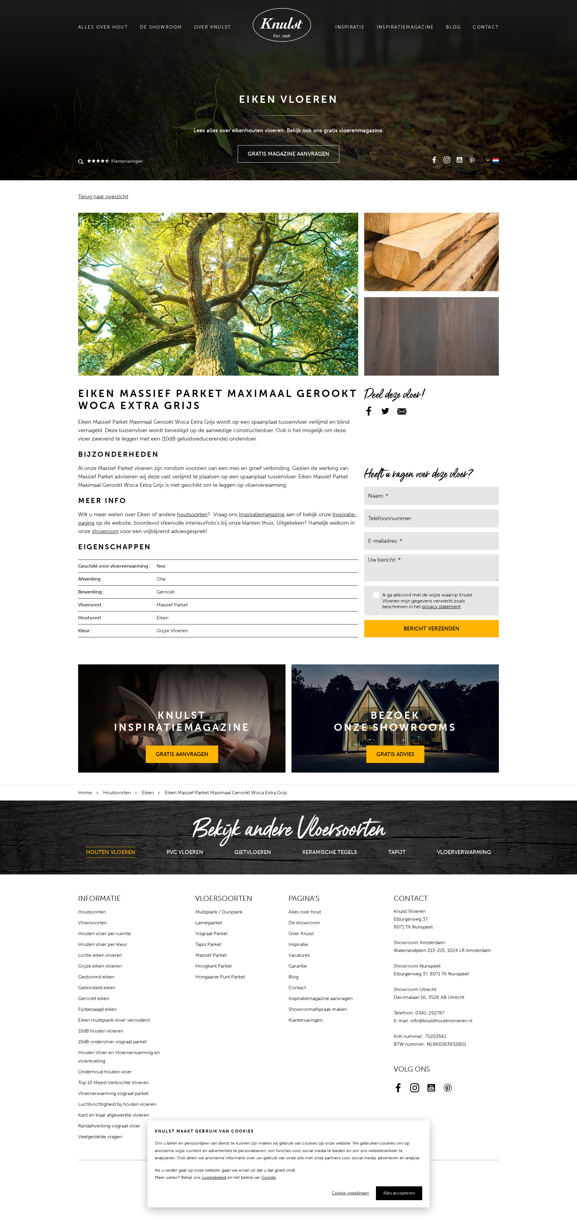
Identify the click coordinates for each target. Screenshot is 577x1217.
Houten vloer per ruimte (104, 933)
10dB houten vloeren (100, 1031)
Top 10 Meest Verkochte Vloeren (113, 1082)
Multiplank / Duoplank (219, 912)
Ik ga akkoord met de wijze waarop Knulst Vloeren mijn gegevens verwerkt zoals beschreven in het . (427, 600)
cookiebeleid (214, 1177)
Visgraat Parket (211, 933)
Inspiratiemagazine (405, 27)
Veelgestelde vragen (100, 1136)
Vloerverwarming (464, 852)
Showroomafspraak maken (317, 1009)
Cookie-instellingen (350, 1193)
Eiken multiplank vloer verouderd (114, 1020)
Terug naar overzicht (103, 196)
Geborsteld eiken (96, 987)
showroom (105, 531)
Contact (486, 27)
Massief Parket (211, 955)
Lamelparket (208, 923)
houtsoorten (192, 514)
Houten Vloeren (110, 852)
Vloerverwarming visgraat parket (113, 1093)
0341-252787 (429, 1013)
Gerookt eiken (93, 998)
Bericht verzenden (432, 626)
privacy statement (441, 606)
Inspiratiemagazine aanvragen (320, 998)
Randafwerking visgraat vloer (109, 1126)
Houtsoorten (117, 792)
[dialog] (288, 1164)
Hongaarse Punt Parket (220, 977)
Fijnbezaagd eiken (97, 1009)
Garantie (297, 966)
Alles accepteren (399, 1193)
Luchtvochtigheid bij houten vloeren (117, 1104)
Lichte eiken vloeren (100, 955)
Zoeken (81, 162)
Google (268, 1177)
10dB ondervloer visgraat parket (112, 1042)
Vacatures (299, 955)
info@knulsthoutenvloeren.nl (441, 1020)
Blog (453, 27)
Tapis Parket (208, 944)
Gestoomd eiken (96, 977)
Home (85, 792)
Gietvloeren (252, 852)
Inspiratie (350, 27)
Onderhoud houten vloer (105, 1072)
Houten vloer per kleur (102, 944)
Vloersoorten (92, 923)
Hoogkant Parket (213, 966)
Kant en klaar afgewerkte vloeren (113, 1115)
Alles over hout (103, 27)
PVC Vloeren (184, 852)
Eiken (148, 792)
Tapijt (397, 852)
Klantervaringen (126, 161)
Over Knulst (212, 27)
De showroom (161, 27)
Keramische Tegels (329, 852)
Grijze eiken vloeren (100, 966)
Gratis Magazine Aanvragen (289, 151)
